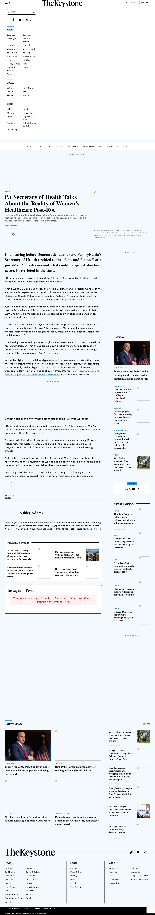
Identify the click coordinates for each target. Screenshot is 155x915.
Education (27, 45)
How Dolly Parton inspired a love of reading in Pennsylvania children (122, 395)
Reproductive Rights (14, 898)
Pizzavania (73, 146)
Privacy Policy (49, 908)
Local (50, 146)
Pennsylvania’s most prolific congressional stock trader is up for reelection (124, 543)
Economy (11, 45)
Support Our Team (139, 876)
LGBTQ (26, 60)
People (10, 95)
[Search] (34, 12)
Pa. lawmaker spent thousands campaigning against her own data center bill (120, 811)
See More (145, 724)
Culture (10, 88)
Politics (26, 64)
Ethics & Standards (12, 908)
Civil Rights (12, 39)
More (111, 863)
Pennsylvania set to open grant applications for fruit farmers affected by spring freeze (120, 793)
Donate (144, 2)
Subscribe (130, 2)
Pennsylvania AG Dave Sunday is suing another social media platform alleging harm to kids (131, 375)
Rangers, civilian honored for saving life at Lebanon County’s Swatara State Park (120, 755)
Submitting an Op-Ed (140, 879)
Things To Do (29, 95)
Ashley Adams (11, 225)
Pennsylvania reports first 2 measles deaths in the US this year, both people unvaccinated (122, 440)
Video (9, 109)
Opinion (26, 109)
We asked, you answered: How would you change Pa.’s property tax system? (122, 464)
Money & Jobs (13, 64)
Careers (37, 908)
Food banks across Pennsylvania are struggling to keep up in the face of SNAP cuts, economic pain (120, 773)
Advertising (12, 130)
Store (9, 117)
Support (26, 908)
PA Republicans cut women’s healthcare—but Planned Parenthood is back (68, 554)
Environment (29, 49)
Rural (25, 67)
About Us (11, 113)
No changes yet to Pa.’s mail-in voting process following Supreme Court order (123, 417)
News (25, 92)
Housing (26, 53)
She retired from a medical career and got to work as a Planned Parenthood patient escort (20, 572)
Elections (11, 49)
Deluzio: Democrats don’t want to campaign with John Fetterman (123, 616)
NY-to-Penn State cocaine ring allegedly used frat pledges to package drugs (124, 567)
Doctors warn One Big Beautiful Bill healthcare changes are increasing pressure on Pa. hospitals (19, 555)
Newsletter (28, 113)
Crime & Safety (121, 368)
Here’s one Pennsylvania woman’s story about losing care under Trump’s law (68, 571)
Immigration (12, 56)
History (10, 92)
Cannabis (27, 35)
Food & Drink (29, 88)
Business (11, 35)
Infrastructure (29, 56)
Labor (9, 60)
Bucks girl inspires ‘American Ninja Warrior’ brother (117, 829)
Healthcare (12, 53)
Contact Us (12, 123)
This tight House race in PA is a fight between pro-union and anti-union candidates (124, 518)
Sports (10, 74)
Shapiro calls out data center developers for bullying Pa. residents (124, 591)
